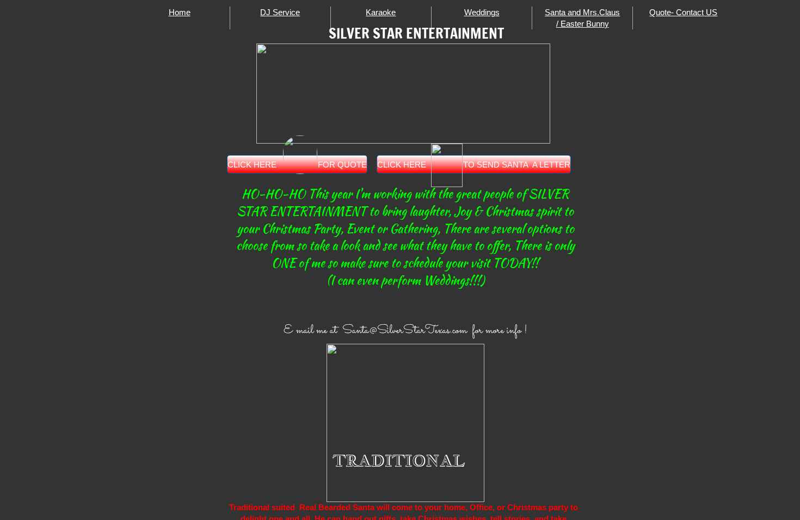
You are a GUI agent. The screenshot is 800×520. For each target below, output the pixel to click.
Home (179, 12)
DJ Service (280, 12)
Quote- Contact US (683, 12)
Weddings (482, 12)
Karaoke (381, 12)
